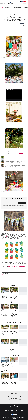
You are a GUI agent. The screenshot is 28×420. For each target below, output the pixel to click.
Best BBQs (14, 397)
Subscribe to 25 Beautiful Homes (20, 401)
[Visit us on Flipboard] (25, 1)
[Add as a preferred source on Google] (14, 414)
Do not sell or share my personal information (14, 411)
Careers (22, 410)
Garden (11, 14)
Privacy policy (13, 410)
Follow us (21, 25)
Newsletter (25, 25)
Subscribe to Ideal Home (20, 396)
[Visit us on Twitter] (22, 1)
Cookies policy (18, 410)
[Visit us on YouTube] (26, 1)
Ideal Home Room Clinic (20, 399)
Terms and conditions (8, 410)
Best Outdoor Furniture (14, 398)
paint (2, 237)
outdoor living (15, 14)
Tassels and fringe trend (8, 7)
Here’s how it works (22, 23)
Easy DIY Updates (8, 397)
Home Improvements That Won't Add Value (8, 399)
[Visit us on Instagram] (23, 1)
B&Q (6, 236)
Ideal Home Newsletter (20, 397)
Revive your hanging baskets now (17, 7)
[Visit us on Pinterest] (24, 1)
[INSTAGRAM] (2, 274)
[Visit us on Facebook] (21, 1)
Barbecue (8, 27)
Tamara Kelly (4, 273)
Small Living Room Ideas (7, 396)
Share (3, 25)
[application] (14, 94)
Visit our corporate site (23, 417)
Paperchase (21, 153)
